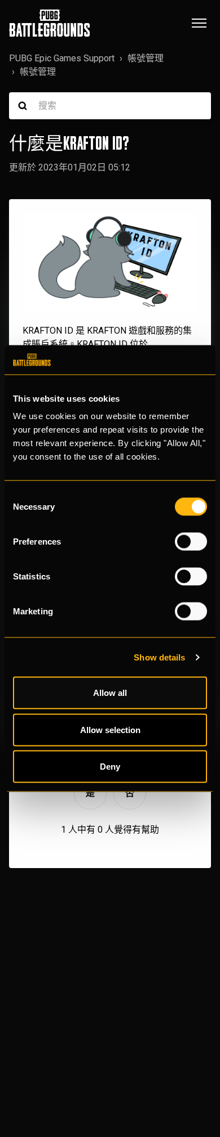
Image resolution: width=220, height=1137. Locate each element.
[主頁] (49, 23)
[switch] (191, 542)
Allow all (110, 693)
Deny (110, 766)
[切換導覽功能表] (199, 23)
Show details (159, 657)
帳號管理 (145, 58)
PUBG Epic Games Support (62, 58)
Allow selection (110, 729)
